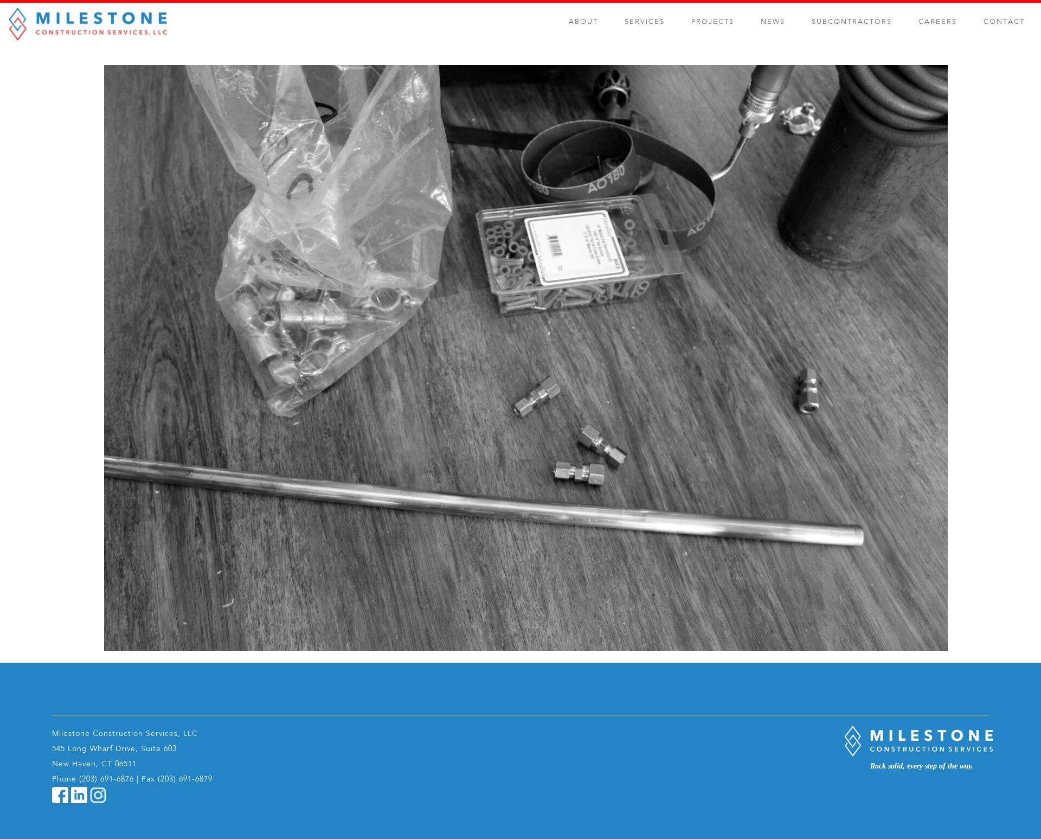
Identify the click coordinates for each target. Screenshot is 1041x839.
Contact (1004, 21)
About (583, 21)
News (773, 21)
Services (645, 21)
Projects (712, 21)
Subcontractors (852, 21)
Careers (937, 21)
